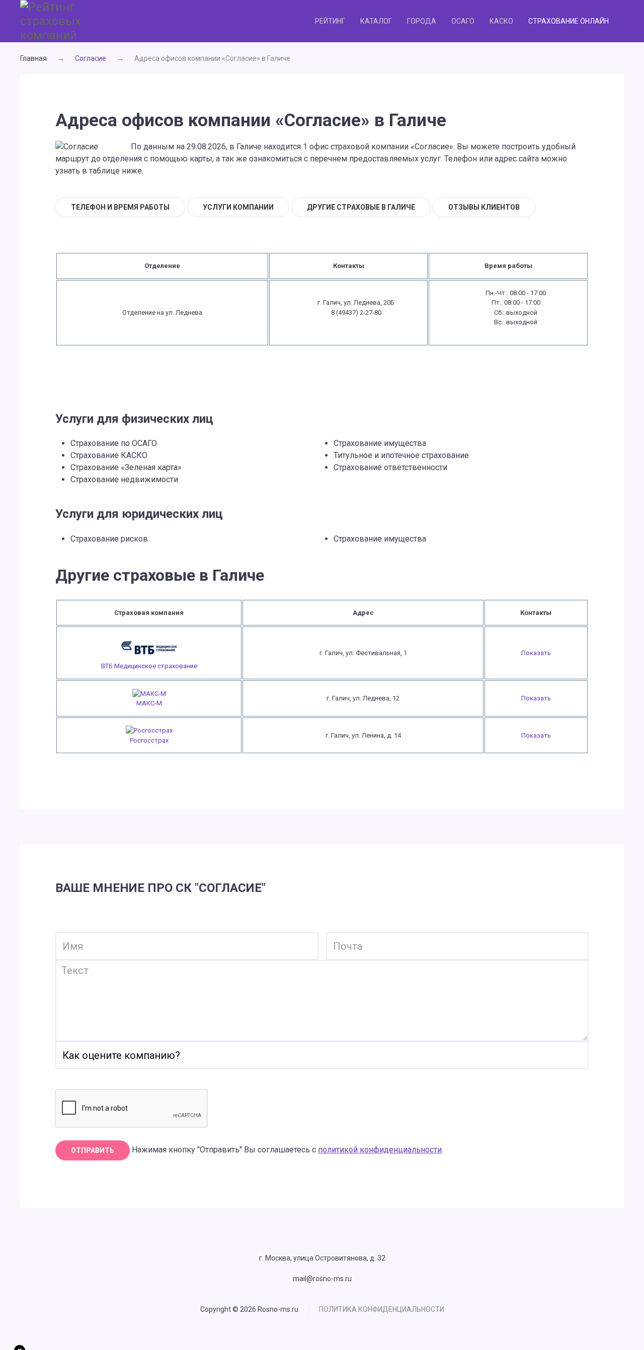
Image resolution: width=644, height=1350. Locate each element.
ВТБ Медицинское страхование (149, 666)
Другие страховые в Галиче (361, 207)
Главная (33, 58)
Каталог (376, 21)
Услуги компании (238, 207)
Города (421, 21)
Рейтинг (330, 21)
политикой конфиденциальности (380, 1149)
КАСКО (501, 21)
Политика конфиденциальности (381, 1309)
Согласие (90, 58)
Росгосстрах (149, 740)
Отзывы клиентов (484, 207)
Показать (536, 653)
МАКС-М (149, 703)
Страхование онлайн (568, 21)
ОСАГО (462, 21)
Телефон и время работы (120, 207)
